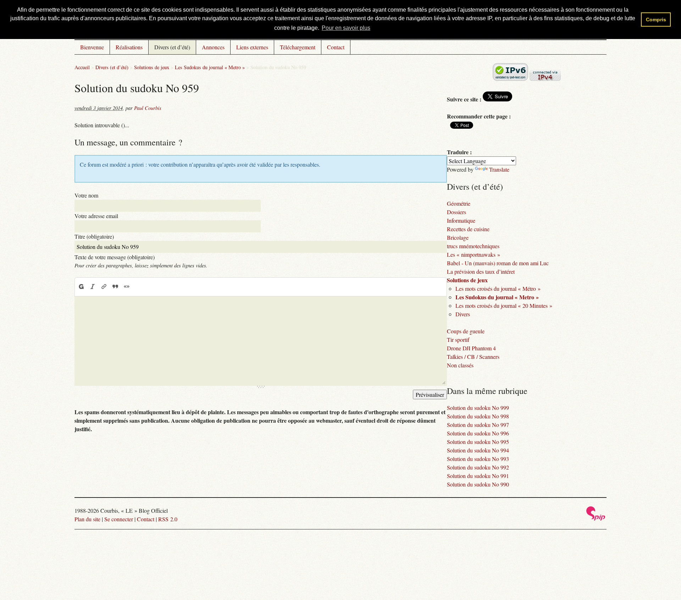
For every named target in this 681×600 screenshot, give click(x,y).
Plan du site (87, 519)
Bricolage (458, 237)
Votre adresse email (96, 216)
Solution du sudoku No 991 (478, 475)
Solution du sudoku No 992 (478, 467)
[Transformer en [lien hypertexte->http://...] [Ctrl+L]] (104, 286)
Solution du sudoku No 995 (478, 441)
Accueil (82, 67)
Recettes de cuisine (468, 229)
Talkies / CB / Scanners (473, 356)
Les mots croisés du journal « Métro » (498, 288)
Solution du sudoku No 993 (478, 458)
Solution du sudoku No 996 (478, 433)
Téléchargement (297, 47)
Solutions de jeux (151, 67)
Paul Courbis (147, 108)
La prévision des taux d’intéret (481, 271)
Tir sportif (458, 339)
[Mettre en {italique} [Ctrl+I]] (92, 286)
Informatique (461, 220)
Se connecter (118, 519)
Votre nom (86, 195)
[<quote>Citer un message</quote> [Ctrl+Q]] (115, 286)
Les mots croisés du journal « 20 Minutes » (503, 305)
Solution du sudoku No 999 (478, 407)
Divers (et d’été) (172, 47)
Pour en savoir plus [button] (346, 28)
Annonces (213, 47)
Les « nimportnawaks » (473, 254)
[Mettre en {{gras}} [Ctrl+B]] (81, 286)
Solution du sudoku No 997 (478, 424)
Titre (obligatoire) (94, 236)
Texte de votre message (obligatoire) (114, 257)
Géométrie (458, 203)
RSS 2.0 (167, 519)
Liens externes (252, 47)
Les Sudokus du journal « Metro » (210, 67)
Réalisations (129, 47)
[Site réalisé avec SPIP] (596, 518)
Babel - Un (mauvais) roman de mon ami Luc (498, 263)
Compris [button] (656, 19)
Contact (335, 47)
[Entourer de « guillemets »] (126, 286)
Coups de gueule (466, 331)
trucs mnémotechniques (473, 246)
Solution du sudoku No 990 (478, 484)
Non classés (460, 365)
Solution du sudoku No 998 (478, 416)
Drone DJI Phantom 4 (471, 348)
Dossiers (456, 212)
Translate (499, 169)
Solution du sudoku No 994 (478, 450)
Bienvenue (92, 47)
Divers (462, 314)
